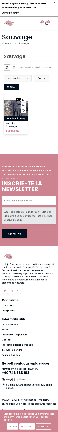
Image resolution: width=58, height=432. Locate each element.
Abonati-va (14, 233)
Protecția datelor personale (17, 344)
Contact (6, 339)
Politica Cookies (11, 355)
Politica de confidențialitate (26, 215)
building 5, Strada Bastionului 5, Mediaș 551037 (29, 386)
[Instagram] (18, 291)
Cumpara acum (12, 12)
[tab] (7, 68)
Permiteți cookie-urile (44, 426)
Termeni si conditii (12, 349)
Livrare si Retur (10, 324)
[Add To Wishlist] (23, 110)
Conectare (8, 305)
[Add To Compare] (23, 99)
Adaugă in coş (17, 118)
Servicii (5, 329)
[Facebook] (5, 291)
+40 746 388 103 (15, 372)
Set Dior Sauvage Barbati (11, 126)
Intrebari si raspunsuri (14, 334)
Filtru (12, 87)
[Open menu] (54, 23)
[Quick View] (23, 105)
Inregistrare (8, 310)
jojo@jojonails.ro (15, 379)
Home (5, 43)
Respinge (13, 426)
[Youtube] (11, 291)
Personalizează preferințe (28, 426)
